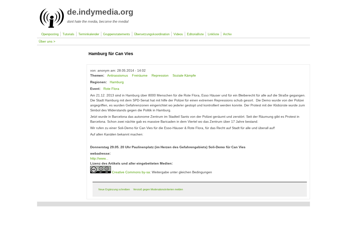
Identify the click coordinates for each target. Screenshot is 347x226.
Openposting (50, 34)
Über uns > (47, 41)
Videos (178, 34)
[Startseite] (51, 27)
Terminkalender (88, 34)
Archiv (227, 34)
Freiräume (140, 75)
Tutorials (68, 34)
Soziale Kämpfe (184, 75)
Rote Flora (111, 89)
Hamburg (117, 82)
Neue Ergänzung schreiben (114, 189)
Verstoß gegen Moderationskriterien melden (158, 189)
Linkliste (213, 34)
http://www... (99, 158)
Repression (160, 75)
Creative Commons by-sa (131, 172)
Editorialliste (195, 34)
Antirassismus (117, 75)
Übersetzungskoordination (151, 34)
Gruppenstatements (116, 34)
